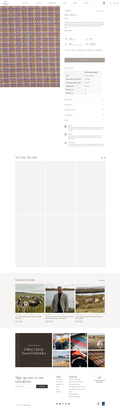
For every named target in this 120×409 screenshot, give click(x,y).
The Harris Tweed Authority (77, 386)
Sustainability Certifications (77, 389)
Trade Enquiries (73, 394)
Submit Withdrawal (74, 396)
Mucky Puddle (27, 405)
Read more (18, 321)
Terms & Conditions (74, 379)
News (75, 3)
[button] (114, 2)
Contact (86, 3)
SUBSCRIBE (42, 386)
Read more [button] (68, 30)
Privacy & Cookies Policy (76, 381)
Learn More (102, 280)
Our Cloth (25, 3)
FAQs (70, 391)
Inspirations (52, 3)
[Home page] (5, 4)
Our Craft (39, 3)
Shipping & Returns (74, 384)
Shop (64, 3)
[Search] (110, 2)
